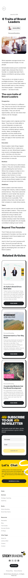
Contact (3, 546)
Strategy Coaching (6, 498)
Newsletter (4, 520)
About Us (3, 538)
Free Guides (4, 525)
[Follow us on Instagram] (15, 560)
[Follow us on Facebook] (10, 560)
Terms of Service (18, 570)
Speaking (3, 500)
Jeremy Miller (4, 541)
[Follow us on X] (12, 560)
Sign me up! (14, 450)
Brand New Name (5, 512)
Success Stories (5, 528)
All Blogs (3, 530)
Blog (2, 523)
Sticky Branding (5, 509)
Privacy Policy (9, 570)
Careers (3, 543)
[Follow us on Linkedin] (18, 560)
